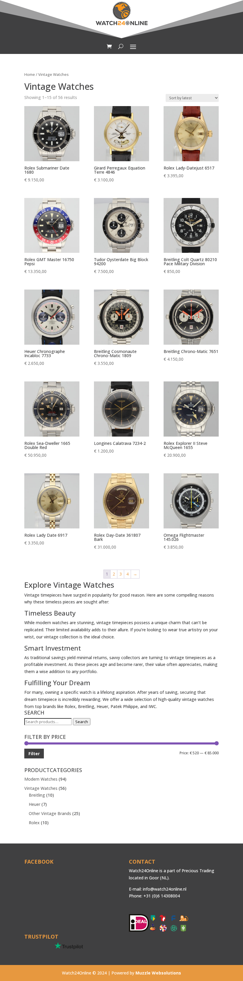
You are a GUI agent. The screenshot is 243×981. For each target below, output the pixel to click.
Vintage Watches (40, 788)
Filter (34, 753)
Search (81, 721)
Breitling (37, 795)
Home (29, 74)
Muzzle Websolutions (158, 973)
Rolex (34, 822)
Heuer (34, 804)
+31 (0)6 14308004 (161, 896)
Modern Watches (40, 779)
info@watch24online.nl (164, 889)
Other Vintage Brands (50, 813)
